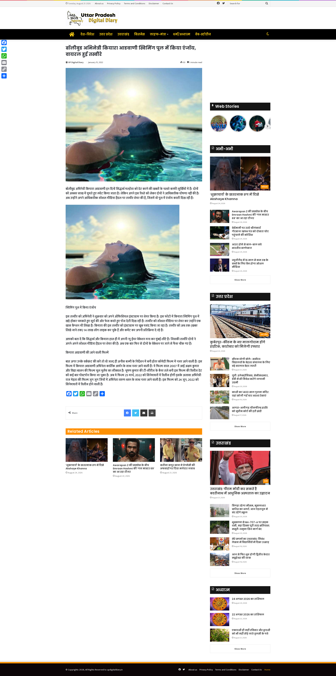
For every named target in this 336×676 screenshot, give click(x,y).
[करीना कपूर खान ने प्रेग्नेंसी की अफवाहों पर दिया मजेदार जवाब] (181, 450)
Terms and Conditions (134, 3)
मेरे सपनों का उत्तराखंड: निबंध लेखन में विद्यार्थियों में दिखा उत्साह (250, 540)
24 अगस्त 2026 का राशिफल (248, 599)
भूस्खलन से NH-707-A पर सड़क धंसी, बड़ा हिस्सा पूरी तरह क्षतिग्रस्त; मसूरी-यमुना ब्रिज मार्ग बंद (251, 525)
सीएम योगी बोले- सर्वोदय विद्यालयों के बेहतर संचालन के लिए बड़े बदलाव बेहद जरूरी (251, 362)
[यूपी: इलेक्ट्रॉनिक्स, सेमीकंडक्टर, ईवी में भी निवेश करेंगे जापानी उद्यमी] (219, 380)
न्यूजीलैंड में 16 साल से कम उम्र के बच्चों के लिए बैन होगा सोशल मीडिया (250, 263)
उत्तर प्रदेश (106, 34)
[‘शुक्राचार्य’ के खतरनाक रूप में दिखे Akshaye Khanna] (87, 450)
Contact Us (168, 3)
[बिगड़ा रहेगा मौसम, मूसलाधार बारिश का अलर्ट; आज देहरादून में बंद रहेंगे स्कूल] (219, 510)
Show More (240, 280)
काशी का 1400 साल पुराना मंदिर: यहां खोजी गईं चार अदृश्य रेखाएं (250, 393)
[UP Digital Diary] (92, 17)
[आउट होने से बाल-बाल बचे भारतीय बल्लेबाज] (219, 249)
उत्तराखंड (123, 34)
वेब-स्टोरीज (203, 34)
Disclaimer (154, 3)
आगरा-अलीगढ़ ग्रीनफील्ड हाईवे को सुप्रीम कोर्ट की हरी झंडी (250, 409)
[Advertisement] (240, 69)
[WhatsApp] (4, 56)
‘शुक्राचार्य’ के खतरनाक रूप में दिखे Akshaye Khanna (85, 466)
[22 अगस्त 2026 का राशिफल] (219, 619)
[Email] (4, 62)
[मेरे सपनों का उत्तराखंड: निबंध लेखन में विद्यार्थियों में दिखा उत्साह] (219, 543)
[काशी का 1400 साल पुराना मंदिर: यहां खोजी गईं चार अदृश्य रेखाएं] (219, 397)
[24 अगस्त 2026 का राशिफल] (219, 604)
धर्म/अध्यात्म (181, 34)
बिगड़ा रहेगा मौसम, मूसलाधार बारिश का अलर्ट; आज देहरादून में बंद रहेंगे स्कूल (250, 509)
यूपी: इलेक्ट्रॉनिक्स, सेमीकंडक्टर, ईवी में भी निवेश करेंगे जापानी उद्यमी (250, 379)
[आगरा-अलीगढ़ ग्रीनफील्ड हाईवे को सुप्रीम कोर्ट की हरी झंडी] (219, 412)
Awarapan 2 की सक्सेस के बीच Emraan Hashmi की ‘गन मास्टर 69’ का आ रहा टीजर (133, 468)
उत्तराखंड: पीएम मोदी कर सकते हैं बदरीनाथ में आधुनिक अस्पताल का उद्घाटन (240, 491)
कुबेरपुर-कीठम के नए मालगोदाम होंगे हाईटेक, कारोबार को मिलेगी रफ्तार (237, 344)
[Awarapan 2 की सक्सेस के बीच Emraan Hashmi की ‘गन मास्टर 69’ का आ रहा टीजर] (134, 450)
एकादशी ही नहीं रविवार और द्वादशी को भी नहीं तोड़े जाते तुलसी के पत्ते (251, 631)
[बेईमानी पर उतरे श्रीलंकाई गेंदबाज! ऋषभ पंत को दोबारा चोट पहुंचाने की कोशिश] (219, 232)
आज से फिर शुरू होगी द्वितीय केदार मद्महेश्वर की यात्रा (251, 556)
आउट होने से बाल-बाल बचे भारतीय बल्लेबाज (247, 246)
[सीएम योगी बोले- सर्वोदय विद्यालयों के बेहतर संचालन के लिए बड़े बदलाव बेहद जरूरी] (219, 364)
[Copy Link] (4, 69)
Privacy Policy (113, 3)
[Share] (4, 76)
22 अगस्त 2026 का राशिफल (248, 614)
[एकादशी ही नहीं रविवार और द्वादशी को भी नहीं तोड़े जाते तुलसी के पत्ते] (219, 635)
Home (267, 670)
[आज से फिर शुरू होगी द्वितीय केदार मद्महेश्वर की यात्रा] (219, 559)
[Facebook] (4, 42)
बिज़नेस (139, 34)
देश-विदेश (87, 34)
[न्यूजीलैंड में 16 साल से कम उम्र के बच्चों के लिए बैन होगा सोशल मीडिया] (219, 265)
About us (99, 3)
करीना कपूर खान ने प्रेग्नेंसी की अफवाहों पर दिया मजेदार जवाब (177, 466)
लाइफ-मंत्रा (158, 34)
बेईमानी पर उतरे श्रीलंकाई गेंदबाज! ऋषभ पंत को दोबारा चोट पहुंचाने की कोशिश (250, 231)
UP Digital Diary (75, 62)
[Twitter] (4, 49)
